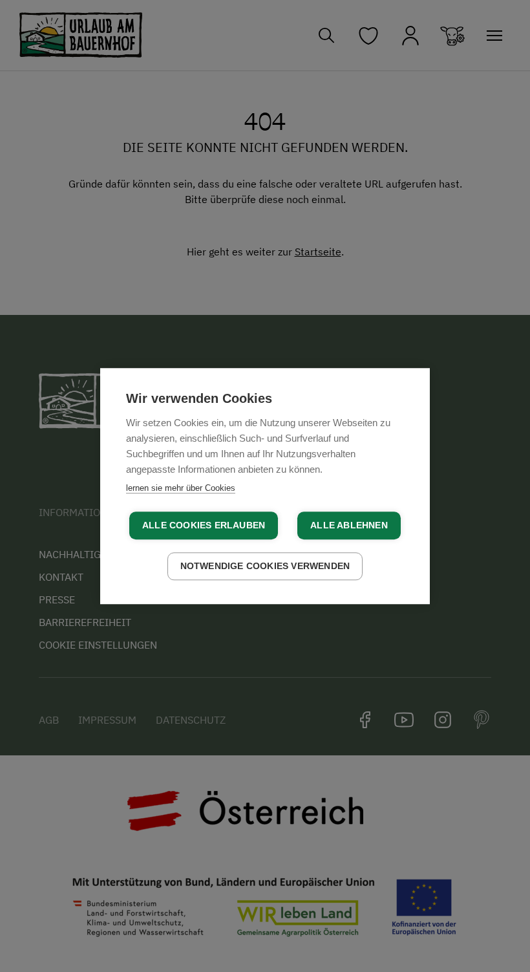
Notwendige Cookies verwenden (265, 566)
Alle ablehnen (349, 525)
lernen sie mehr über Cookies (180, 488)
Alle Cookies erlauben (203, 525)
